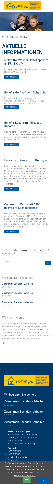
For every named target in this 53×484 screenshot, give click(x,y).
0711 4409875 (14, 454)
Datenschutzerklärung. (24, 475)
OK (26, 480)
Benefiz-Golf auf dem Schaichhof (25, 92)
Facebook (12, 460)
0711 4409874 (14, 451)
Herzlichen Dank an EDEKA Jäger (25, 160)
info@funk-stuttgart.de (18, 457)
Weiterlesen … (11, 77)
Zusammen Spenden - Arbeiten (17, 283)
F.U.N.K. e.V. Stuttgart (10, 37)
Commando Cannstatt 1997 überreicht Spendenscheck (22, 206)
